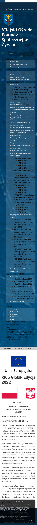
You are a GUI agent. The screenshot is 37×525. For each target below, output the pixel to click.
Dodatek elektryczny (16, 104)
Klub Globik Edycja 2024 (23, 286)
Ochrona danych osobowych (15, 322)
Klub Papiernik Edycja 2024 (24, 299)
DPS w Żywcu (14, 314)
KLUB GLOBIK (14, 276)
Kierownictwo (14, 61)
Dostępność (17, 9)
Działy (12, 74)
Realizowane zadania (13, 82)
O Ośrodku (9, 59)
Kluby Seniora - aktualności (18, 301)
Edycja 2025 (23, 190)
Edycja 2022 (23, 166)
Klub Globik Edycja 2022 (23, 281)
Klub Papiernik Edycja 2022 (24, 294)
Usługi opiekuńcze (15, 143)
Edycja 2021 (23, 163)
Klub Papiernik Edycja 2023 (24, 296)
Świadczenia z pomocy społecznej (20, 127)
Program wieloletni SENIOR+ (15, 274)
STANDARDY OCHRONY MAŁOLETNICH (19, 332)
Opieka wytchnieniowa (23, 158)
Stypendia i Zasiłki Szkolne (18, 132)
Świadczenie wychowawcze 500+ (20, 122)
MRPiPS (12, 319)
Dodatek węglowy (15, 115)
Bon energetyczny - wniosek (25, 87)
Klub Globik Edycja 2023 (23, 284)
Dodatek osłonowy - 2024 (24, 90)
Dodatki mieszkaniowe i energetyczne (21, 130)
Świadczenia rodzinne (17, 120)
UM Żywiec (13, 309)
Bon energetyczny (15, 102)
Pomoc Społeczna (21, 99)
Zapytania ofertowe (12, 327)
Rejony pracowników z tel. (18, 77)
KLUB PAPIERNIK (15, 289)
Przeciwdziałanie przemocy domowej (21, 145)
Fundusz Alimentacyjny (17, 125)
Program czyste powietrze (24, 95)
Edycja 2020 (23, 161)
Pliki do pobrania (15, 85)
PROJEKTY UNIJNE (12, 329)
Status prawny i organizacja (18, 64)
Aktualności (9, 304)
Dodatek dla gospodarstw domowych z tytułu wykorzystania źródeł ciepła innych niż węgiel (22, 109)
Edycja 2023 (23, 168)
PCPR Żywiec (14, 311)
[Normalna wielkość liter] (12, 9)
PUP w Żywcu (14, 316)
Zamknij (31, 520)
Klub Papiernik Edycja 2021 (24, 291)
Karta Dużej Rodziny (16, 135)
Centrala (12, 72)
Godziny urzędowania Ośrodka (19, 79)
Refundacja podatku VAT (23, 92)
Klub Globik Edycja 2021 (23, 279)
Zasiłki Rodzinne (21, 97)
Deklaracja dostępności (13, 324)
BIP (7, 342)
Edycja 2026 (23, 193)
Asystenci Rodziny (15, 148)
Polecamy (9, 306)
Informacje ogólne (15, 67)
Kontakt (8, 69)
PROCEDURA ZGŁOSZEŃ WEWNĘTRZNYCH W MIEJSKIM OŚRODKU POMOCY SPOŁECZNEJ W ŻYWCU (20, 337)
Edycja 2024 (23, 188)
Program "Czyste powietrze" (18, 150)
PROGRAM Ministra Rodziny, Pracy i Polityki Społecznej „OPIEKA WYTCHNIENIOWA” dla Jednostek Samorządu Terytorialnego (24, 200)
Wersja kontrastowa (29, 9)
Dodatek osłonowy (15, 117)
